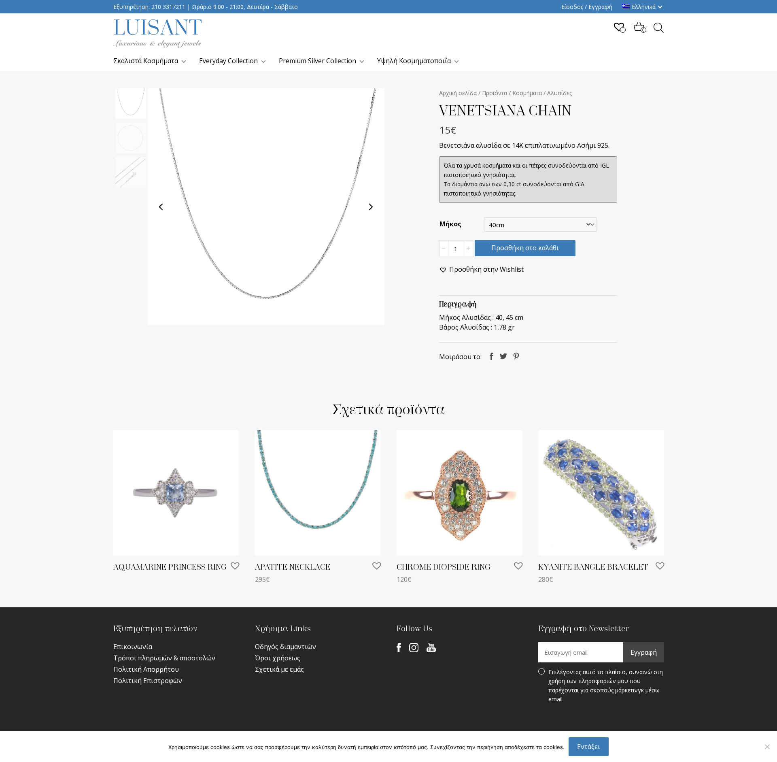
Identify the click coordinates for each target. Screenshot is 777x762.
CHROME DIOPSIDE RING (443, 567)
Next (370, 207)
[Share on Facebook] (491, 355)
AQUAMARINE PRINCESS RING (170, 567)
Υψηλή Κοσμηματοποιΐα (414, 60)
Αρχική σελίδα (458, 93)
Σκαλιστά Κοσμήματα (145, 60)
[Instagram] (413, 647)
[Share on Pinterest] (516, 355)
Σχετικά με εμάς (279, 669)
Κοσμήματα (527, 93)
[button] (481, 269)
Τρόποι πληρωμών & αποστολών (164, 657)
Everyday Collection (228, 60)
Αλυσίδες (559, 93)
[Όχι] (767, 747)
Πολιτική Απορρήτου (146, 669)
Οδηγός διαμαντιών (285, 646)
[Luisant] (157, 45)
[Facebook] (399, 647)
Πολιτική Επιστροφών (147, 680)
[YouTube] (431, 647)
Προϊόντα (494, 93)
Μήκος (450, 223)
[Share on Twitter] (503, 355)
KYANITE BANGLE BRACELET (593, 567)
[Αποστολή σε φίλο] (529, 355)
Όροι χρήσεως (277, 657)
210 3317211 (168, 7)
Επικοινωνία (132, 646)
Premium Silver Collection (317, 60)
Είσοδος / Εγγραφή (586, 7)
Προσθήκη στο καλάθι (525, 247)
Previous (161, 207)
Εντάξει (588, 746)
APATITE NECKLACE (292, 567)
